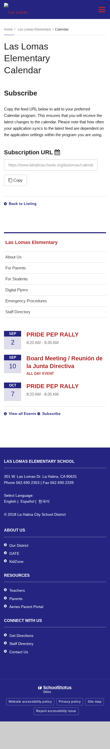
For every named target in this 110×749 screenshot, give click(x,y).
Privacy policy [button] (70, 702)
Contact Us (18, 652)
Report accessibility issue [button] (56, 711)
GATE (14, 553)
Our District (18, 545)
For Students (16, 279)
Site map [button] (94, 702)
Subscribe (51, 413)
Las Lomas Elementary (34, 29)
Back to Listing (23, 203)
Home (8, 29)
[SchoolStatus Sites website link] (55, 689)
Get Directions (21, 635)
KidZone (16, 561)
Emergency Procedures (26, 301)
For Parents (15, 268)
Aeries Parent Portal (26, 607)
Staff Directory (17, 311)
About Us (13, 257)
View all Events (22, 413)
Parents (15, 599)
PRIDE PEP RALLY (52, 334)
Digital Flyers (16, 290)
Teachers (17, 590)
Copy (17, 180)
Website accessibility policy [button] (30, 702)
